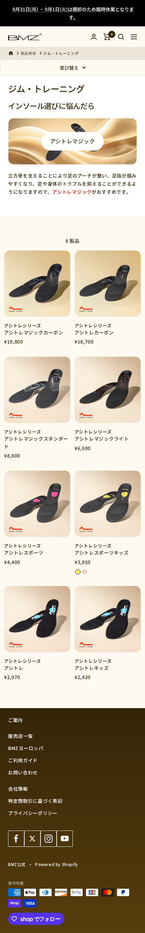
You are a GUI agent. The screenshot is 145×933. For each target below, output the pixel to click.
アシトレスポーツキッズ (102, 552)
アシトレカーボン (94, 332)
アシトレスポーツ (24, 552)
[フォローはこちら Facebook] (16, 839)
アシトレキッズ (92, 667)
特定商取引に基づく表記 (35, 800)
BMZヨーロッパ (26, 748)
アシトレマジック (72, 141)
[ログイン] (94, 37)
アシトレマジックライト (102, 438)
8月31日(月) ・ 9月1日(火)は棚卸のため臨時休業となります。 (73, 13)
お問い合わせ (23, 772)
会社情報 (18, 788)
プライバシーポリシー (33, 813)
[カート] (107, 36)
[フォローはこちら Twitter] (32, 839)
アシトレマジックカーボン (33, 332)
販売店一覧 (20, 735)
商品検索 (28, 53)
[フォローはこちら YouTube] (65, 839)
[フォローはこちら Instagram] (48, 839)
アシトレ (14, 667)
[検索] (121, 37)
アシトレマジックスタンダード (36, 442)
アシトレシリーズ (22, 325)
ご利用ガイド (23, 760)
